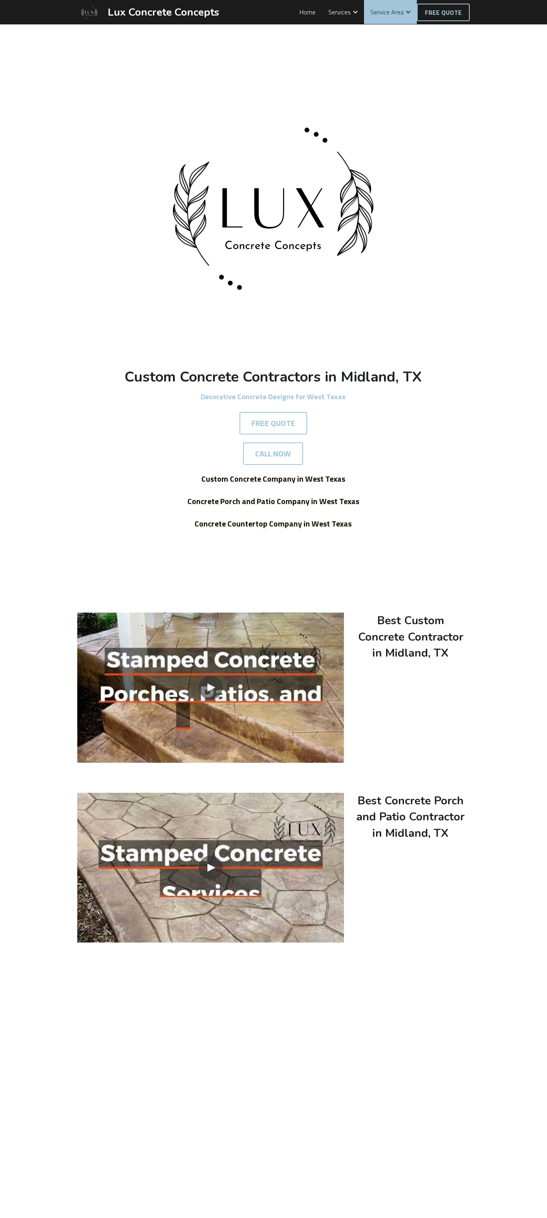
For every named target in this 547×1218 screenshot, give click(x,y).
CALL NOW (273, 453)
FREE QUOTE (443, 12)
